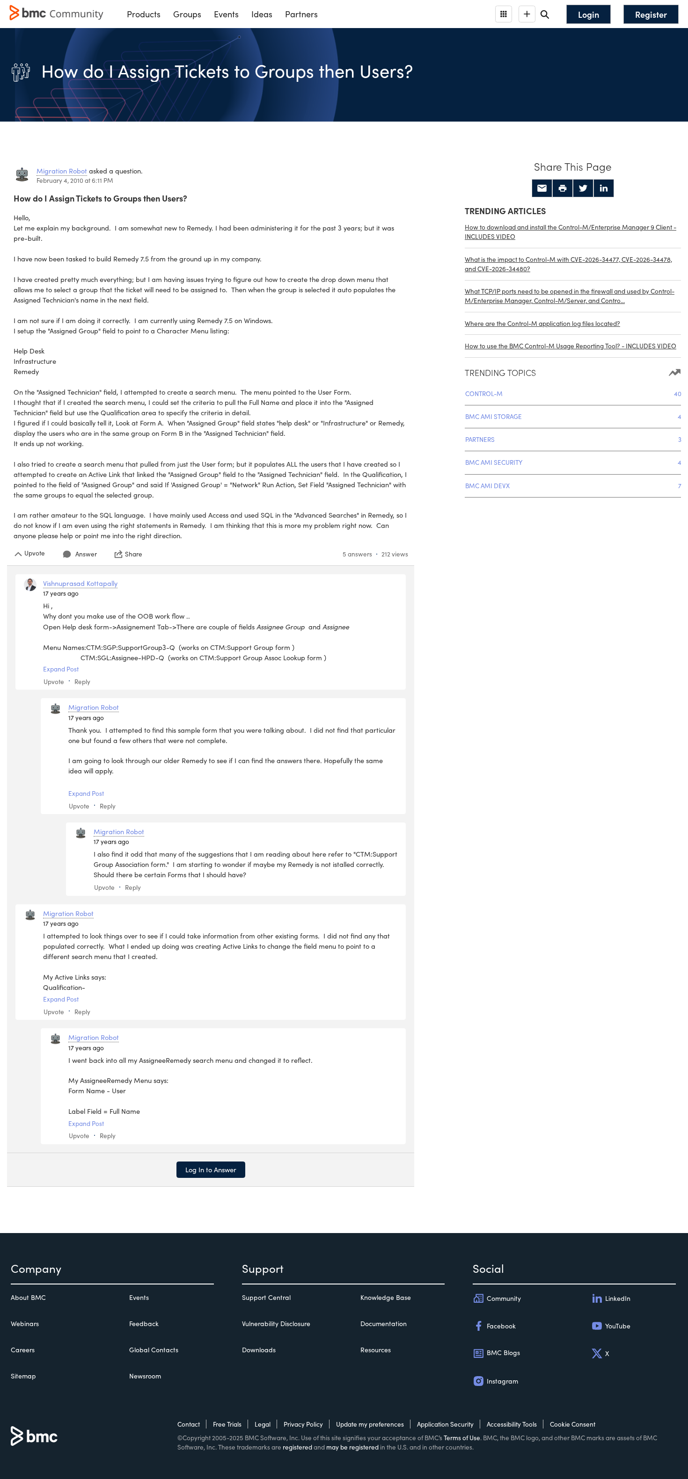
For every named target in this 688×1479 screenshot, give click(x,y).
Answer (86, 553)
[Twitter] (583, 188)
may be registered (352, 1447)
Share (133, 554)
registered (297, 1447)
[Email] (542, 188)
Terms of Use (462, 1437)
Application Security (445, 1424)
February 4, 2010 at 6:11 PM (75, 180)
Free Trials (227, 1424)
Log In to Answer (210, 1169)
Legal (263, 1424)
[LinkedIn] (604, 188)
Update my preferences (370, 1424)
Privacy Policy (303, 1424)
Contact (188, 1424)
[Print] (562, 188)
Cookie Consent (572, 1424)
